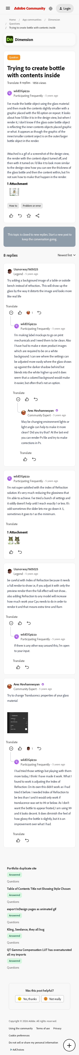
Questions (14, 23)
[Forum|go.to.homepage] (29, 8)
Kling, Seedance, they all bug (25, 929)
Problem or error (32, 205)
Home (12, 19)
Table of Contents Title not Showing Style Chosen (39, 888)
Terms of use (43, 1028)
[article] (39, 291)
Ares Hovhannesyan (41, 410)
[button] (8, 10)
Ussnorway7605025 (26, 269)
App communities (32, 19)
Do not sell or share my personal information (33, 1042)
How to (13, 205)
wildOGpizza (22, 91)
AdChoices (18, 1049)
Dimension (54, 19)
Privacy (57, 1028)
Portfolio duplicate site (21, 868)
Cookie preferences (19, 1035)
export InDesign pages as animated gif (31, 909)
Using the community (21, 1028)
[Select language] (50, 8)
